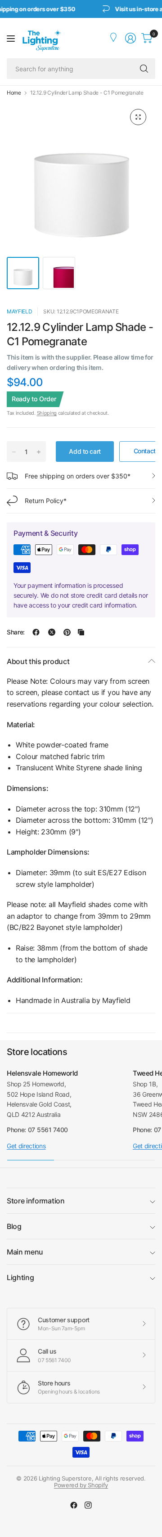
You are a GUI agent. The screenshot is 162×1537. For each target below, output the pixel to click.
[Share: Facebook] (36, 632)
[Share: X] (52, 632)
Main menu (25, 1251)
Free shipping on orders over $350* (77, 476)
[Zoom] (138, 117)
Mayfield (19, 311)
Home (14, 93)
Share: (16, 632)
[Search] (144, 68)
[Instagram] (88, 1505)
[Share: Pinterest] (67, 632)
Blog (14, 1226)
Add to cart (84, 451)
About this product (38, 661)
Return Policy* (46, 500)
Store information (36, 1200)
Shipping (47, 413)
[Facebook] (74, 1505)
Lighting (20, 1277)
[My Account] (114, 38)
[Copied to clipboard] (81, 632)
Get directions (26, 1146)
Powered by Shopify (81, 1485)
